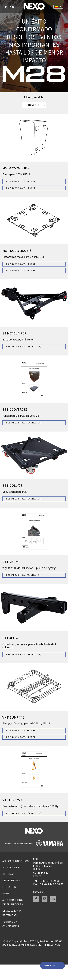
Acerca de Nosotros (15, 861)
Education (9, 887)
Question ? (52, 965)
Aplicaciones (10, 867)
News (5, 893)
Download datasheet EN (21, 181)
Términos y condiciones (10, 924)
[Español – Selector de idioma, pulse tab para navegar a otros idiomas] (58, 7)
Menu (11, 7)
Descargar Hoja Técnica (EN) (23, 346)
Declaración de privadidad (12, 913)
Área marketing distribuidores (12, 902)
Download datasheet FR (21, 188)
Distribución (11, 880)
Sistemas (8, 874)
